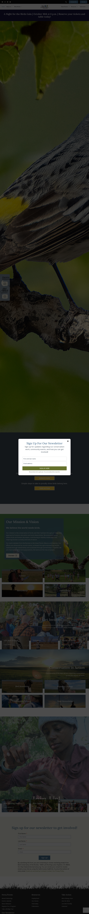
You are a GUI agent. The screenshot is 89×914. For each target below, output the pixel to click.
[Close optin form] (68, 441)
